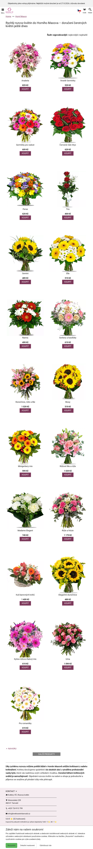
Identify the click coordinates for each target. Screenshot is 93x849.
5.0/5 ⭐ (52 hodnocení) (15, 819)
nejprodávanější (60, 35)
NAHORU (12, 748)
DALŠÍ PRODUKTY (46, 754)
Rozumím (11, 845)
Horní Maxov (21, 16)
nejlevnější (73, 35)
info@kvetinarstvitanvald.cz (18, 814)
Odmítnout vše (45, 845)
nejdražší (83, 35)
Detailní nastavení (27, 845)
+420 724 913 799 (15, 808)
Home (8, 16)
